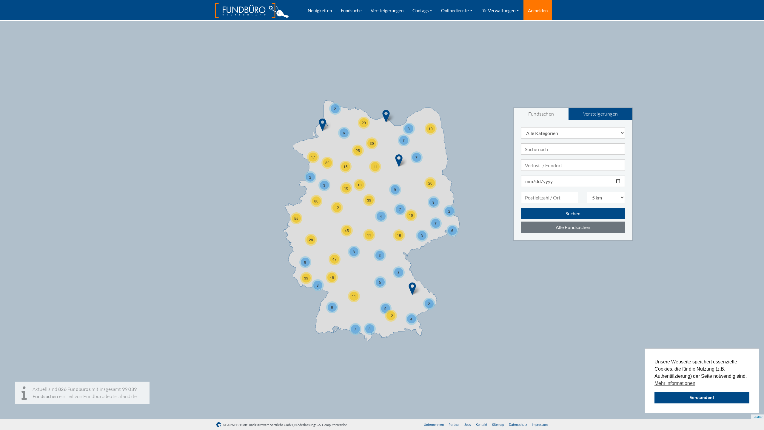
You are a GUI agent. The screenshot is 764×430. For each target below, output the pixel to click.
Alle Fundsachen (573, 227)
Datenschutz (518, 424)
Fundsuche (351, 10)
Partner (454, 424)
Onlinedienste (455, 10)
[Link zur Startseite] (252, 10)
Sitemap (498, 424)
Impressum (540, 424)
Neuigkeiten (320, 10)
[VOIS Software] (219, 425)
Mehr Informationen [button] (674, 383)
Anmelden (538, 10)
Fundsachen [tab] (541, 114)
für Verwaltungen (498, 10)
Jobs (467, 424)
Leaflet (758, 416)
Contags (420, 10)
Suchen (573, 213)
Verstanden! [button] (702, 397)
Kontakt (481, 424)
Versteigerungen (387, 10)
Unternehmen (434, 424)
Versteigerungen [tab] (600, 114)
